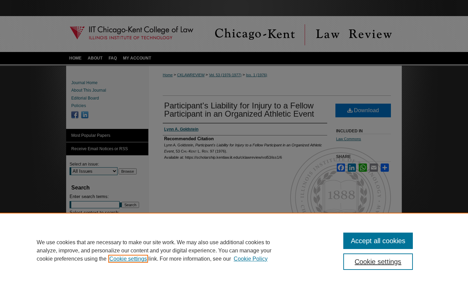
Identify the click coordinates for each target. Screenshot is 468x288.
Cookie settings (128, 259)
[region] (234, 250)
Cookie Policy (251, 259)
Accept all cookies (378, 241)
